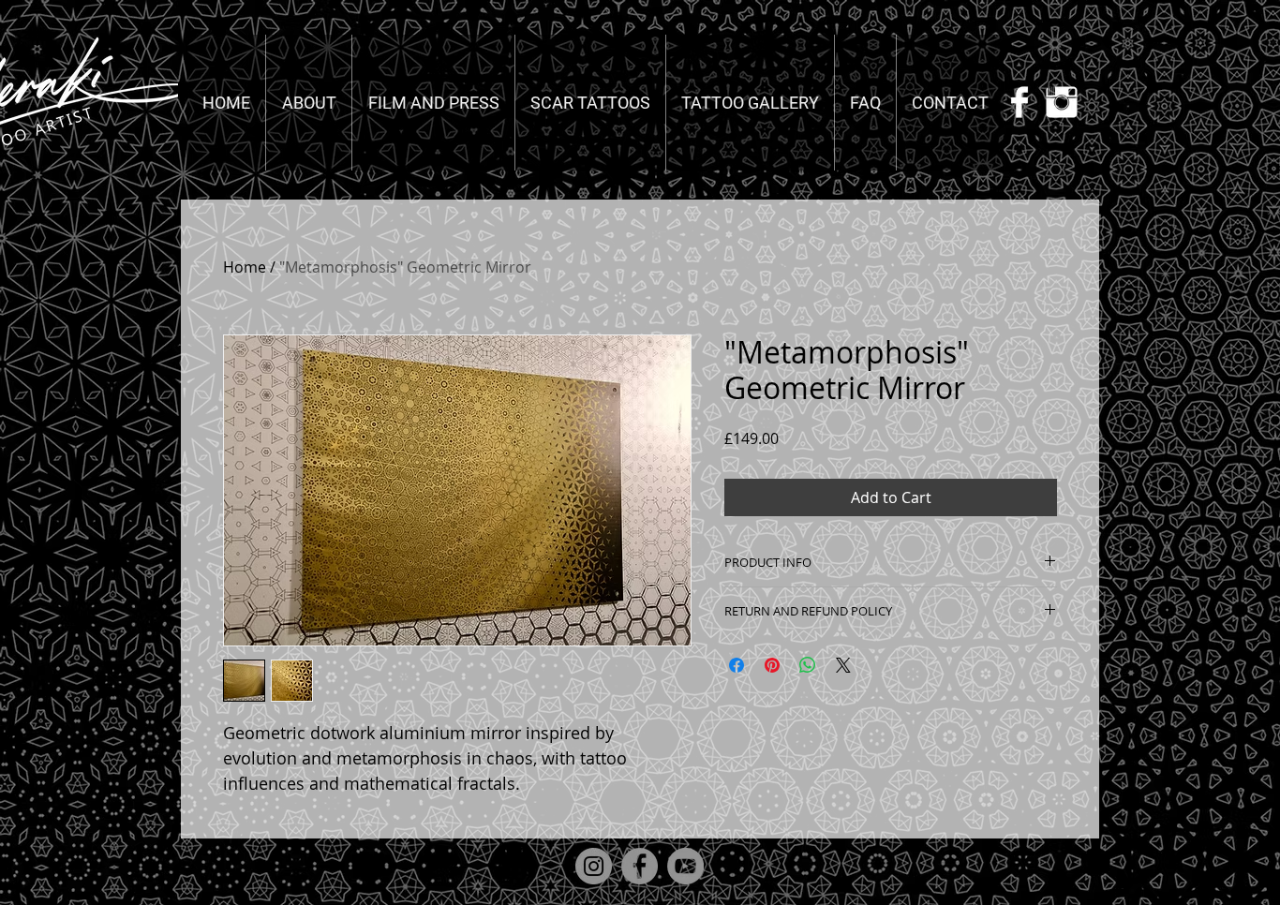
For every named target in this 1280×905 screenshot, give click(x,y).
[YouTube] (685, 866)
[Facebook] (639, 866)
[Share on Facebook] (736, 665)
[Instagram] (593, 866)
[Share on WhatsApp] (807, 665)
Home (244, 267)
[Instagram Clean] (1062, 102)
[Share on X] (843, 665)
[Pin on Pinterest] (772, 665)
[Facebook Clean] (1019, 102)
